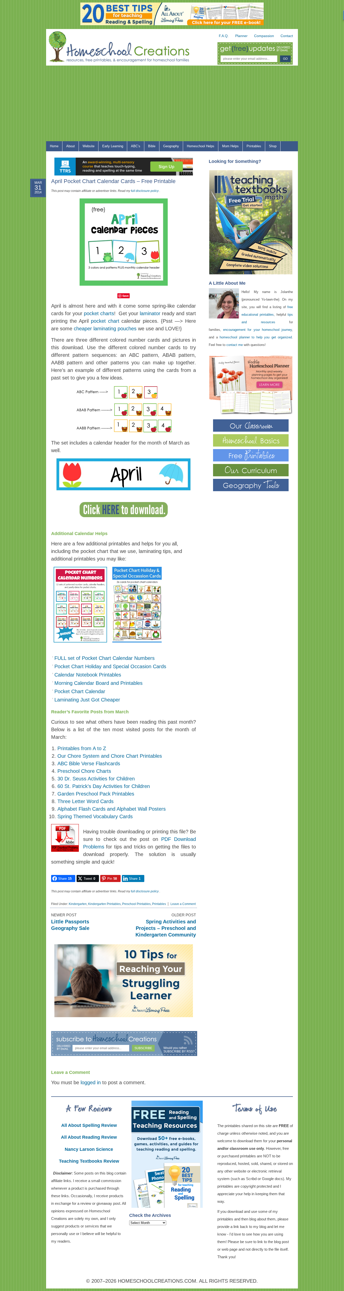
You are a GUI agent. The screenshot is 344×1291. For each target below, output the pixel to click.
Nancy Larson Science (89, 1149)
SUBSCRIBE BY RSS (178, 1051)
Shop (271, 147)
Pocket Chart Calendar (79, 691)
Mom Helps (228, 147)
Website (88, 146)
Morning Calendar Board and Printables (98, 683)
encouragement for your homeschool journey (257, 330)
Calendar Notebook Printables (87, 675)
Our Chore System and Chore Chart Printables (109, 756)
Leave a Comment (183, 904)
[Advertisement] (172, 103)
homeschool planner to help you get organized (256, 337)
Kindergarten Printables (104, 904)
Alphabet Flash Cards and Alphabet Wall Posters (111, 809)
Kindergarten (78, 904)
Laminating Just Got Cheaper (87, 699)
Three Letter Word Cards (85, 801)
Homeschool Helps (198, 147)
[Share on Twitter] (33, 217)
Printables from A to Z (81, 748)
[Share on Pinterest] (33, 229)
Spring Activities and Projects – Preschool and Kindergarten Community (165, 928)
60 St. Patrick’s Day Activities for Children (103, 786)
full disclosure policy (145, 191)
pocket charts (99, 313)
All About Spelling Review (89, 1125)
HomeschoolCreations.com (157, 1281)
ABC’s (133, 147)
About (68, 147)
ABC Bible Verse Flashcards (88, 763)
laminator (150, 313)
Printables (252, 147)
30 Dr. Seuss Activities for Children (96, 778)
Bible (149, 147)
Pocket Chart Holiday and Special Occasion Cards (110, 666)
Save (125, 296)
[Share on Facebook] (33, 204)
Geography (169, 147)
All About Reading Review (89, 1137)
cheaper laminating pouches (105, 328)
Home (54, 146)
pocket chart (105, 321)
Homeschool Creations (124, 48)
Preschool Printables (136, 904)
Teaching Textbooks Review (89, 1161)
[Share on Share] (33, 253)
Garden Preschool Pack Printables (95, 794)
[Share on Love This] (33, 241)
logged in (91, 1082)
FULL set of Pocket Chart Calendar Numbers (104, 658)
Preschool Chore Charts (84, 771)
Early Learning (110, 147)
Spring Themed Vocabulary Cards (95, 816)
